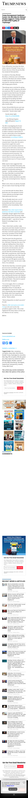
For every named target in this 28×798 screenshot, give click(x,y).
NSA (8, 362)
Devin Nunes (19, 353)
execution (22, 355)
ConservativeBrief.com (8, 336)
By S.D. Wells (15, 591)
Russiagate (21, 362)
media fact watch (19, 359)
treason (20, 364)
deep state (12, 353)
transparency (13, 364)
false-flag (5, 357)
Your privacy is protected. (8, 392)
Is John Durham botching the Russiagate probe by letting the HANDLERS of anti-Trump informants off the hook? (17, 683)
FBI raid (19, 357)
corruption (5, 353)
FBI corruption (12, 357)
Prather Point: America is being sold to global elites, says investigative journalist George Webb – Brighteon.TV (17, 653)
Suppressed (5, 364)
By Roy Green (15, 614)
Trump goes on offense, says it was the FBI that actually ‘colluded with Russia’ (16, 752)
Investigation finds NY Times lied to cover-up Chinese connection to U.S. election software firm (17, 645)
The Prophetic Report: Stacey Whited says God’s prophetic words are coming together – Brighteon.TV (16, 707)
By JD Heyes (15, 641)
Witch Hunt (10, 366)
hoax (6, 359)
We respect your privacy (20, 774)
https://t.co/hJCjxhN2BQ (12, 116)
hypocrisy (11, 359)
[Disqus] (14, 475)
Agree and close (12, 789)
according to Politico (17, 137)
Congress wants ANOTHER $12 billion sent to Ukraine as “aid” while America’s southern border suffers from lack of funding (17, 715)
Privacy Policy (10, 785)
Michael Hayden (6, 360)
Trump (4, 366)
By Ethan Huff (15, 686)
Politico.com (5, 339)
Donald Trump (6, 355)
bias (12, 351)
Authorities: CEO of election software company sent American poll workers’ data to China (16, 675)
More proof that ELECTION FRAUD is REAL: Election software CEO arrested (16, 612)
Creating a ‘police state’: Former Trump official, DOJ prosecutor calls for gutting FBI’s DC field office (17, 691)
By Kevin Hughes (16, 601)
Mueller (14, 360)
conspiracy (17, 351)
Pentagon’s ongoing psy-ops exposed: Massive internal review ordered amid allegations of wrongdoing (16, 699)
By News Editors (16, 607)
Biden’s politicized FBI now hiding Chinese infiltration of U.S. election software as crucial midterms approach (16, 637)
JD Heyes (12, 25)
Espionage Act (15, 355)
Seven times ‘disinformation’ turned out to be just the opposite (16, 605)
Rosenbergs (13, 362)
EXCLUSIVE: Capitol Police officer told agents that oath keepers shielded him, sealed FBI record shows (16, 628)
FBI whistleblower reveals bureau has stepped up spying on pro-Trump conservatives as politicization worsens (16, 734)
